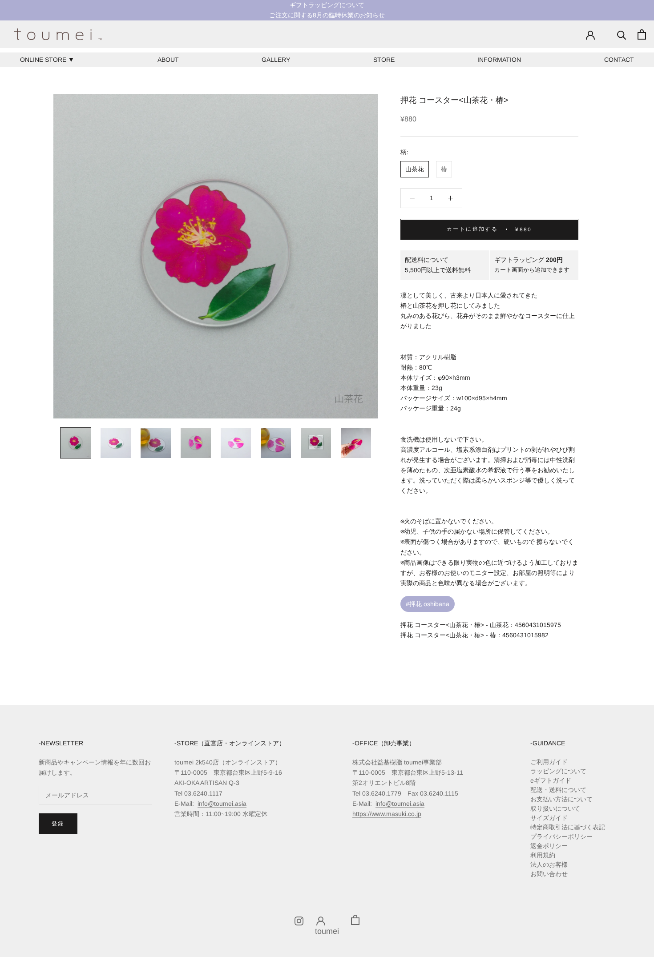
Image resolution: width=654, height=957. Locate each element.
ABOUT (168, 59)
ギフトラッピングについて (327, 4)
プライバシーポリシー (561, 836)
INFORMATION (499, 59)
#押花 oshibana (427, 603)
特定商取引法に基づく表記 (567, 827)
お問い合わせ (549, 873)
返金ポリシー (549, 845)
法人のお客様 (549, 864)
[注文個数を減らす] (412, 198)
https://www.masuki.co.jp (386, 813)
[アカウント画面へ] (590, 34)
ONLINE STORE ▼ (47, 59)
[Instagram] (299, 920)
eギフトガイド (550, 780)
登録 (58, 823)
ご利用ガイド (549, 761)
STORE (384, 59)
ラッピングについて (558, 771)
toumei (327, 931)
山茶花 (414, 169)
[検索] (621, 34)
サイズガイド (549, 817)
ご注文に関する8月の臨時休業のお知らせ (327, 15)
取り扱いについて (555, 808)
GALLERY (276, 59)
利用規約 (542, 855)
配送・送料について (558, 789)
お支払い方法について (561, 799)
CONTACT (619, 59)
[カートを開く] (642, 34)
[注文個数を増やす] (450, 198)
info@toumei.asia (222, 803)
